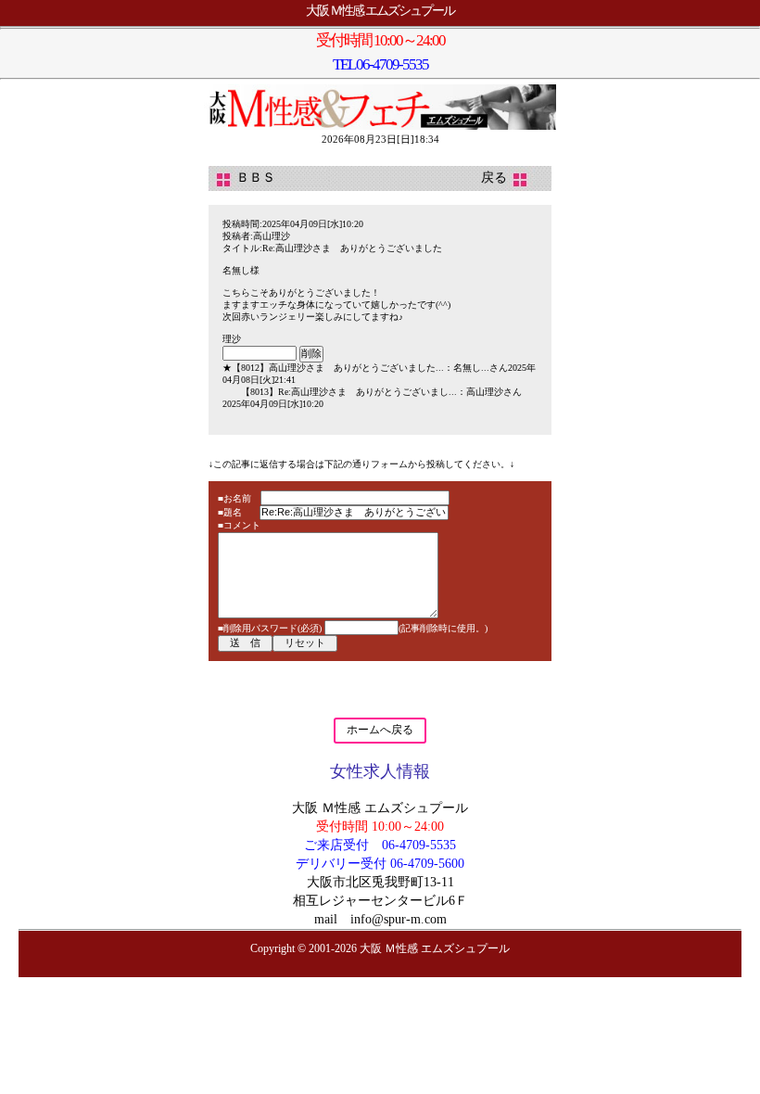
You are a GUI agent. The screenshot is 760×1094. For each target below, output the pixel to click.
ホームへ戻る (380, 729)
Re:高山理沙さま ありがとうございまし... (367, 392)
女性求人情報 (380, 771)
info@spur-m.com (398, 919)
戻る (507, 177)
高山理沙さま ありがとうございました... (356, 368)
